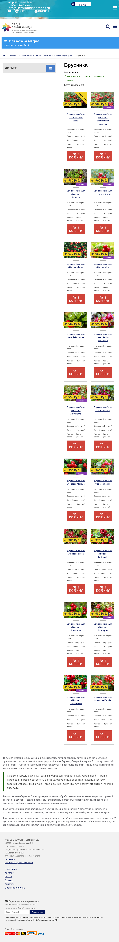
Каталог (9, 872)
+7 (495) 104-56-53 (20, 2)
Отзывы (9, 880)
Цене (86, 76)
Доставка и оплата (15, 887)
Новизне (69, 80)
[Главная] (5, 55)
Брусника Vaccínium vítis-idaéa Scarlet (103, 192)
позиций (16, 45)
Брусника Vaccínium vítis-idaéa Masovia (76, 482)
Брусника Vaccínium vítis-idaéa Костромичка (76, 700)
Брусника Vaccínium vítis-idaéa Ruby (103, 409)
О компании (11, 869)
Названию (98, 76)
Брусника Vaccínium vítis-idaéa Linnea (76, 336)
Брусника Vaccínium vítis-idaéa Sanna (76, 552)
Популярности (72, 76)
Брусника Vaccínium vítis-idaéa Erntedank (103, 553)
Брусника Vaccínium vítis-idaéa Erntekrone (76, 627)
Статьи (8, 876)
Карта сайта (10, 859)
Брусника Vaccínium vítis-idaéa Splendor (76, 194)
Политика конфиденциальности (19, 862)
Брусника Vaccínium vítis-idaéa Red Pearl (76, 117)
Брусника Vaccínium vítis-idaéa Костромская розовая (103, 119)
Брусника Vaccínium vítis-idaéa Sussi (103, 482)
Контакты (10, 883)
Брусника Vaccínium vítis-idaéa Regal (76, 266)
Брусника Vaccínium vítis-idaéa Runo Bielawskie (103, 337)
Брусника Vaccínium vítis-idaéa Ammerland (76, 410)
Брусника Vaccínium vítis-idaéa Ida (103, 266)
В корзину (76, 155)
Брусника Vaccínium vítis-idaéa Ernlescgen (103, 627)
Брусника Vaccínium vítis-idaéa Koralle (103, 699)
